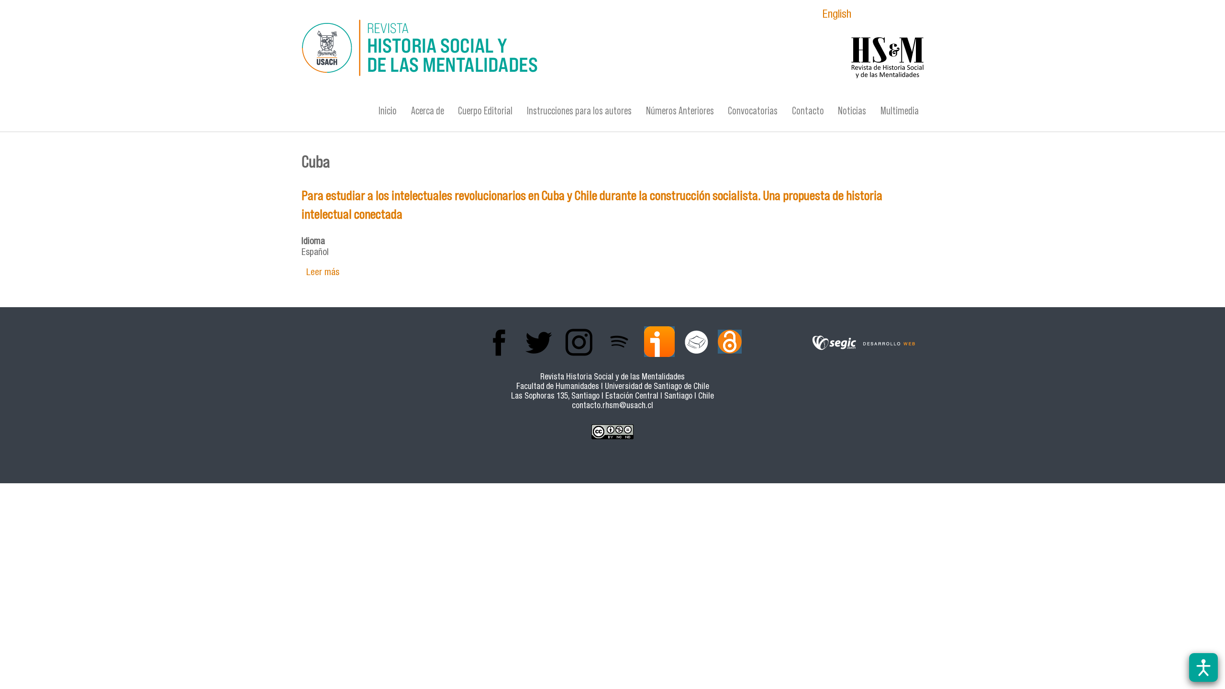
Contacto (808, 111)
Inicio (388, 111)
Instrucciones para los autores (579, 111)
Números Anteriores (680, 111)
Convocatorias (753, 111)
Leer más (322, 273)
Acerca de (427, 111)
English (837, 15)
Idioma (313, 241)
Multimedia (899, 111)
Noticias (852, 111)
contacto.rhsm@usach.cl (612, 406)
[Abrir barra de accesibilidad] (1203, 667)
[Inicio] (519, 49)
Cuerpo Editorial (485, 111)
